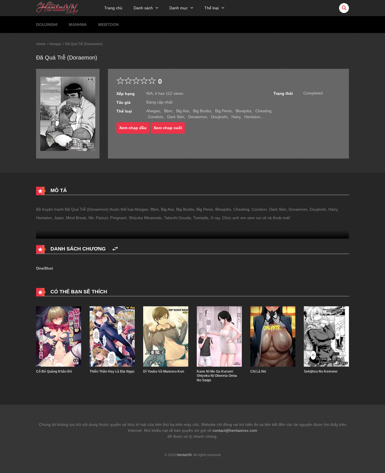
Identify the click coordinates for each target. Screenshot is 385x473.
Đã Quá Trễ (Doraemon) (84, 44)
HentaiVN (184, 455)
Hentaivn (252, 117)
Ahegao (55, 44)
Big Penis (223, 111)
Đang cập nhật (159, 102)
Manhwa (78, 24)
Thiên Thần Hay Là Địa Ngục (112, 371)
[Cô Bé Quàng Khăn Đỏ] (58, 336)
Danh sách (143, 8)
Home (41, 44)
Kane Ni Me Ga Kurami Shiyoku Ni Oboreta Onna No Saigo (217, 375)
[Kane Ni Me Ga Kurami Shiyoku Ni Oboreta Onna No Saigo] (219, 336)
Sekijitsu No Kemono (320, 371)
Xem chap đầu (133, 128)
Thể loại (211, 8)
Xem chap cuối (168, 128)
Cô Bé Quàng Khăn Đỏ (54, 371)
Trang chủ (113, 8)
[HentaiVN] (57, 7)
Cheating (263, 111)
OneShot (44, 268)
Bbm (168, 111)
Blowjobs (243, 111)
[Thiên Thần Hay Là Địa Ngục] (112, 336)
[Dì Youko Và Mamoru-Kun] (165, 336)
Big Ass (182, 111)
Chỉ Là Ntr (258, 371)
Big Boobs (202, 111)
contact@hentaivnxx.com (235, 430)
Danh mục (178, 8)
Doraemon (197, 117)
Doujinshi (46, 24)
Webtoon (108, 24)
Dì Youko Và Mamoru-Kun (163, 371)
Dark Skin (175, 117)
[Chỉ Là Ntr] (272, 336)
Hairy (235, 117)
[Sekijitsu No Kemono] (326, 336)
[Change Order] (115, 249)
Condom (155, 117)
